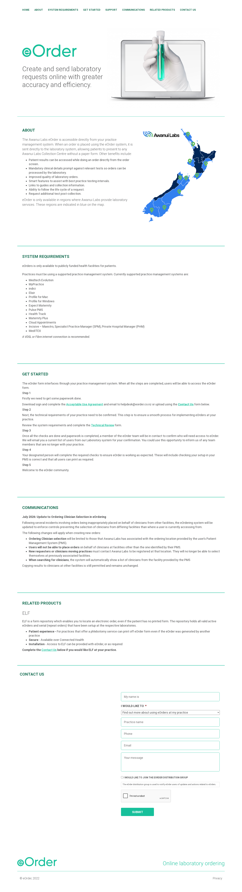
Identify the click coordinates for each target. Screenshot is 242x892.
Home (25, 9)
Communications (133, 9)
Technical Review (102, 425)
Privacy (217, 878)
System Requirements (63, 9)
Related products (162, 9)
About (38, 9)
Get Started (91, 9)
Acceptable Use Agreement (84, 404)
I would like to (134, 706)
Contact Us (188, 9)
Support (111, 9)
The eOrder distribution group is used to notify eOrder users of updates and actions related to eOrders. (169, 784)
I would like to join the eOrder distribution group (156, 777)
